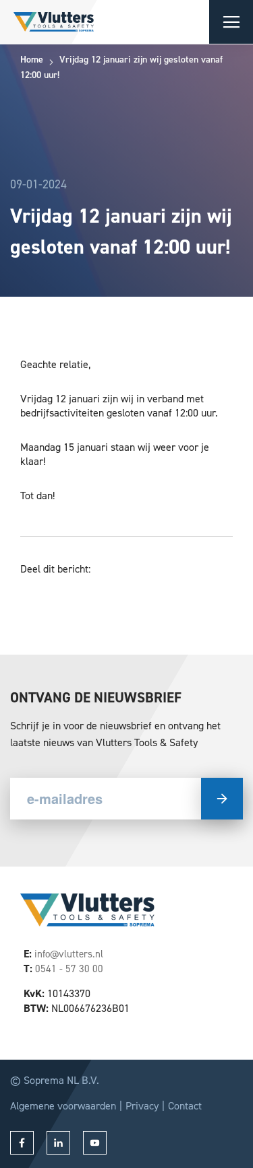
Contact (185, 1106)
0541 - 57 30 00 (69, 969)
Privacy (142, 1106)
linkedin (58, 1143)
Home (31, 59)
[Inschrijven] (222, 798)
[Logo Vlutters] (47, 22)
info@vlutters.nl (68, 954)
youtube (95, 1143)
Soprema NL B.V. (61, 1080)
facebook (22, 1143)
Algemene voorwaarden (63, 1106)
